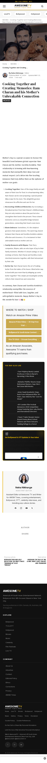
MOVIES (5, 20)
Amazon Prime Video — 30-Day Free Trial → (24, 323)
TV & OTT (10, 626)
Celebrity (9, 642)
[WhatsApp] (25, 540)
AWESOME (23, 6)
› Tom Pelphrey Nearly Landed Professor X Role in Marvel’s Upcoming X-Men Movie (28, 374)
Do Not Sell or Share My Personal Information (20, 725)
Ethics (8, 682)
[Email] (32, 540)
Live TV (9, 651)
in (14, 744)
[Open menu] (4, 6)
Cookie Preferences (24, 720)
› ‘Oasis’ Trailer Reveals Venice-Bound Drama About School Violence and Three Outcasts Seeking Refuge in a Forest (28, 420)
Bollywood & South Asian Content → (24, 332)
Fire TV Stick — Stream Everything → (24, 339)
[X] (32, 508)
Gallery (13, 716)
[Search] (42, 6)
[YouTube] (26, 508)
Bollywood (20, 14)
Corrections (10, 687)
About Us (9, 666)
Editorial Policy (11, 678)
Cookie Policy (10, 720)
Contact (9, 674)
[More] (40, 540)
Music (8, 638)
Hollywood (35, 14)
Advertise (9, 670)
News (7, 716)
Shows (20, 711)
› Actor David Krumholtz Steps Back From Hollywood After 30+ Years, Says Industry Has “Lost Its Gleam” (29, 395)
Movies (8, 634)
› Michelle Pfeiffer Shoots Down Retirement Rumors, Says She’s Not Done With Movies (28, 384)
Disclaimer (34, 716)
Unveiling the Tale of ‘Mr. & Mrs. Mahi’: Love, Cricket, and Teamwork (36, 561)
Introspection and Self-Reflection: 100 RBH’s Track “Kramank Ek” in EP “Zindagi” (14, 562)
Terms (27, 716)
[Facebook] (15, 508)
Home (7, 711)
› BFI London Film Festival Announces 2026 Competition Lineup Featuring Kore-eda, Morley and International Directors (29, 408)
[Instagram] (21, 508)
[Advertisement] (23, 129)
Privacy (8, 691)
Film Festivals (11, 647)
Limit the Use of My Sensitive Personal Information (22, 730)
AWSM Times (11, 695)
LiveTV (7, 14)
